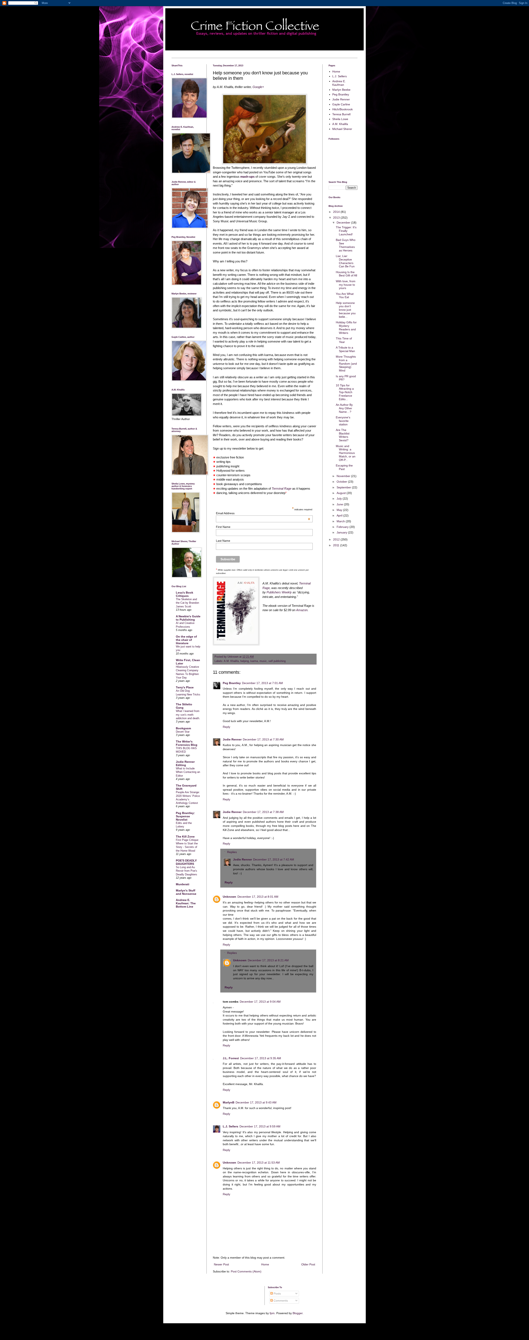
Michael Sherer (342, 129)
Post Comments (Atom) (246, 1271)
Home (265, 1264)
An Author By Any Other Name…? (344, 408)
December (344, 222)
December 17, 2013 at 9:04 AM (260, 1001)
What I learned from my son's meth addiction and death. (188, 714)
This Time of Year (344, 340)
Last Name (223, 540)
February (343, 526)
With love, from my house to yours (345, 285)
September (344, 487)
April (340, 515)
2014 (337, 211)
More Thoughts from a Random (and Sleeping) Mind (346, 363)
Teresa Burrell (341, 114)
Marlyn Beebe (341, 89)
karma (254, 661)
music (263, 661)
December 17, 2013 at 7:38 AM (263, 812)
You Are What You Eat (345, 295)
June (340, 504)
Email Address (263, 513)
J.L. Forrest (231, 1058)
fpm (272, 1313)
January (342, 532)
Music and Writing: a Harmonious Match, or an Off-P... (345, 453)
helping (244, 661)
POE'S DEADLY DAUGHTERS (186, 862)
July (340, 498)
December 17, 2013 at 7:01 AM (262, 683)
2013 (337, 217)
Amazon (301, 610)
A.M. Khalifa (231, 661)
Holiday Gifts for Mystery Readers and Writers (346, 327)
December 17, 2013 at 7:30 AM (263, 739)
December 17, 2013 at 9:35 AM (260, 1058)
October (342, 481)
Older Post (308, 1264)
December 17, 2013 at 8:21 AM (268, 960)
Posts (277, 1293)
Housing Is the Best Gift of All (346, 273)
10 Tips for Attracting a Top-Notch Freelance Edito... (345, 392)
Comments (280, 1300)
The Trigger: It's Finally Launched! (346, 231)
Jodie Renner (232, 739)
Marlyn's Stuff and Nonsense (186, 892)
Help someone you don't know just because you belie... (346, 309)
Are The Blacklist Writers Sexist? (342, 435)
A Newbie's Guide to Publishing (188, 618)
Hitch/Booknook (342, 109)
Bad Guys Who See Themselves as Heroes (345, 245)
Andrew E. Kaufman (339, 83)
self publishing (277, 661)
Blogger (298, 1313)
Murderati (182, 884)
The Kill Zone (185, 836)
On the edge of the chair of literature (186, 640)
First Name (223, 526)
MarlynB (228, 1102)
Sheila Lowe (340, 119)
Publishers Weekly (279, 592)
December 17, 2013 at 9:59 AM (259, 1126)
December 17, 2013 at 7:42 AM (273, 859)
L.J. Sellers (230, 1126)
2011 (336, 545)
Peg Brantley (232, 683)
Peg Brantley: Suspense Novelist (185, 816)
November (344, 476)
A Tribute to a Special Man (345, 349)
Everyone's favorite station (343, 421)
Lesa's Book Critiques (184, 594)
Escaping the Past (344, 467)
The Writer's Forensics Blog (186, 743)
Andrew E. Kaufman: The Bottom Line (186, 903)
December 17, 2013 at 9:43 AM (256, 1102)
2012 (337, 539)
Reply (226, 726)
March (341, 521)
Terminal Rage (281, 488)
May (340, 510)
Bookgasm (183, 728)
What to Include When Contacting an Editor (188, 772)
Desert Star (182, 731)
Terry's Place (185, 687)
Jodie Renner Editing (185, 763)
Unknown (229, 896)
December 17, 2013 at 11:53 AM (258, 1162)
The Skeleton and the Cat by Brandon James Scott (187, 603)
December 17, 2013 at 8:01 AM (257, 896)
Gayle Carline (341, 104)
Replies (232, 852)
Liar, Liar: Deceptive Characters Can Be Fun (345, 261)
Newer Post (221, 1264)
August (342, 493)
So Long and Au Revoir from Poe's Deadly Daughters (186, 871)
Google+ (258, 87)
